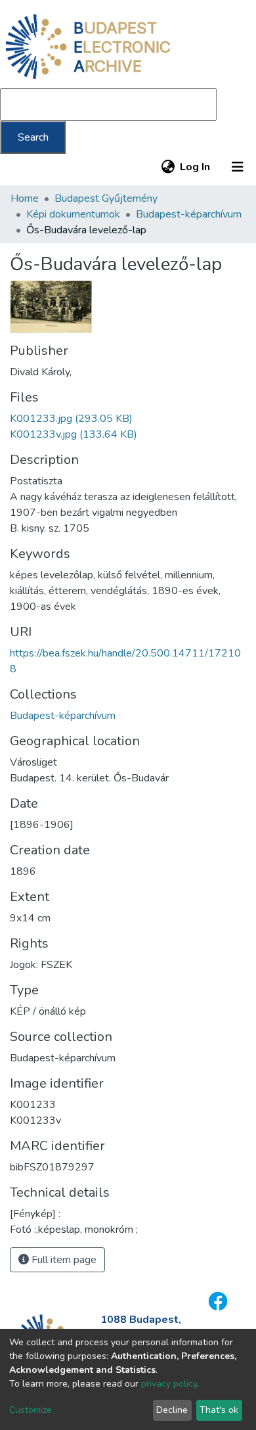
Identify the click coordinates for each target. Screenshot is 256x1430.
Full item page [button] (62, 1260)
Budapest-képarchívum (189, 214)
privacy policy (169, 1383)
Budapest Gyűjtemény (106, 198)
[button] (168, 167)
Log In (195, 167)
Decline (172, 1410)
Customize (30, 1410)
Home (25, 198)
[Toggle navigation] (237, 167)
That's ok (219, 1410)
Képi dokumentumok (73, 214)
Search (33, 137)
